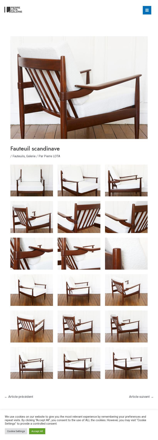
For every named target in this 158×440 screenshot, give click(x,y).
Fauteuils (19, 156)
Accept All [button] (37, 431)
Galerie (31, 156)
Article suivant (141, 397)
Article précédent (18, 397)
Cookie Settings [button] (16, 431)
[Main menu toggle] (147, 10)
